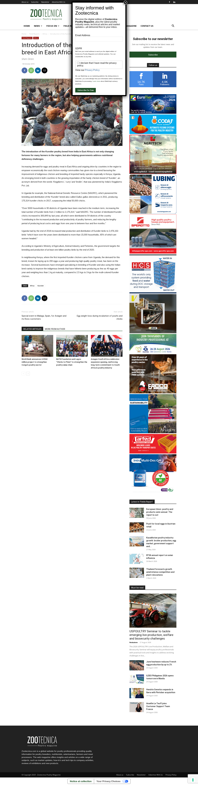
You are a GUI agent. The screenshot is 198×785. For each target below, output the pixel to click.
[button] (172, 26)
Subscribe (34, 2)
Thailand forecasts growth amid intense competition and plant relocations (160, 572)
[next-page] (28, 373)
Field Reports (34, 34)
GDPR (78, 48)
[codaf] (152, 133)
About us (25, 2)
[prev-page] (23, 373)
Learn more (96, 81)
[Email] (44, 70)
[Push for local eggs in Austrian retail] (136, 527)
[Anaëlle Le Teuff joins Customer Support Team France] (136, 707)
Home (27, 25)
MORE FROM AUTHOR (55, 329)
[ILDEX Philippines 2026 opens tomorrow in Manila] (136, 679)
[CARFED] (152, 452)
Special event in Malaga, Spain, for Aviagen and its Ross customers (44, 317)
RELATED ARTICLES (32, 329)
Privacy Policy (171, 775)
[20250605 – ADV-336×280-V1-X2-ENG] (152, 173)
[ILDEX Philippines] (152, 352)
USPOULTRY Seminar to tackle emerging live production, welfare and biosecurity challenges (151, 635)
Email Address (82, 35)
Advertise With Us (58, 2)
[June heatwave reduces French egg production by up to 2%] (136, 665)
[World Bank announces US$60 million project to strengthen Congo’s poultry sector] (37, 346)
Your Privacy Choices (108, 781)
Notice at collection (81, 781)
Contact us (147, 25)
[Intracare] (152, 492)
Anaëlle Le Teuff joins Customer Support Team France (158, 706)
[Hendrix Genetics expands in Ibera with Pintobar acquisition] (136, 693)
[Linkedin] (174, 2)
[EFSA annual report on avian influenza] (136, 559)
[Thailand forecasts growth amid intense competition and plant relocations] (136, 573)
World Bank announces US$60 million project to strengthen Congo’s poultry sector (34, 362)
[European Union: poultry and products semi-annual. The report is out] (136, 513)
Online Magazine (127, 25)
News (37, 25)
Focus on (51, 25)
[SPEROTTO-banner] (152, 252)
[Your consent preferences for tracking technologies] (193, 780)
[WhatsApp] (31, 70)
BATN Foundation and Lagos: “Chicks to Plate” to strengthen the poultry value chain (71, 362)
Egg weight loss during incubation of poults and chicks (99, 317)
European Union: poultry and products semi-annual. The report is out (159, 512)
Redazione (133, 642)
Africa (44, 34)
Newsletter (45, 2)
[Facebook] (169, 2)
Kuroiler (41, 286)
